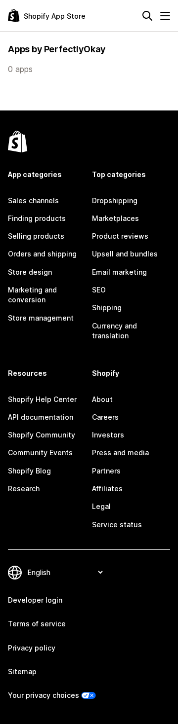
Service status (117, 524)
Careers (105, 417)
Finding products (37, 218)
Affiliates (107, 488)
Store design (30, 272)
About (102, 399)
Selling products (36, 236)
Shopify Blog (29, 471)
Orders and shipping (42, 254)
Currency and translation (114, 331)
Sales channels (33, 200)
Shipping (107, 307)
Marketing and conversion (32, 295)
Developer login (35, 600)
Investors (108, 435)
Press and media (120, 452)
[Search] (147, 16)
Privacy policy (31, 648)
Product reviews (120, 236)
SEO (99, 290)
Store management (41, 318)
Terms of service (37, 623)
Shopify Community (41, 435)
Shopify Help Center (42, 399)
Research (24, 488)
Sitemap (22, 671)
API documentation (40, 417)
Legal (101, 506)
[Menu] (165, 16)
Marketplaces (115, 218)
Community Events (40, 452)
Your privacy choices (43, 695)
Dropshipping (114, 200)
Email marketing (119, 272)
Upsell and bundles (125, 254)
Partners (106, 471)
